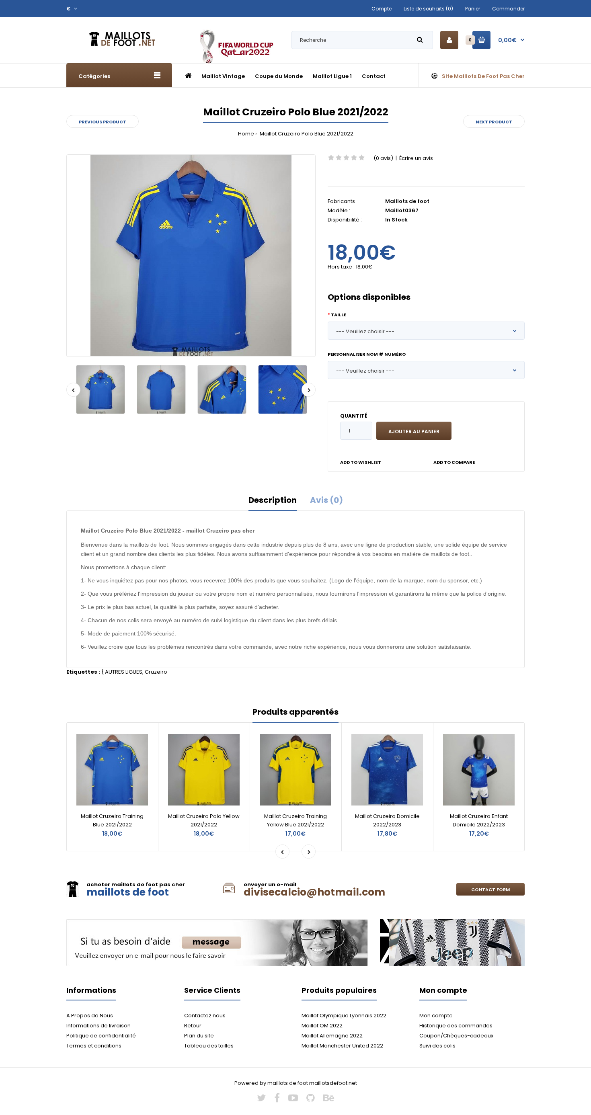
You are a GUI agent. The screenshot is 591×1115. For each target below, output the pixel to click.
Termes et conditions (93, 1045)
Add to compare (454, 462)
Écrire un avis (416, 158)
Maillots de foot (407, 201)
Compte (381, 8)
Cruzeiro (156, 672)
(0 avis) (383, 158)
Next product (494, 122)
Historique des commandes (455, 1025)
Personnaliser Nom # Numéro (367, 354)
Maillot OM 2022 (322, 1025)
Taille (338, 315)
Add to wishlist (360, 462)
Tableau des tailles (209, 1045)
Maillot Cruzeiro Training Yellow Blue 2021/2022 (295, 820)
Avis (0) (326, 500)
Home (246, 133)
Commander (508, 8)
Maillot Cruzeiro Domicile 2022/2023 (387, 820)
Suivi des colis (437, 1045)
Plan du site (199, 1035)
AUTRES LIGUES (123, 672)
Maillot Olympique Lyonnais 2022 (344, 1015)
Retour (192, 1025)
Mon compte (436, 1015)
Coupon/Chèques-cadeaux (456, 1035)
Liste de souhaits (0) (428, 8)
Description (272, 500)
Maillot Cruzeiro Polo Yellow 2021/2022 (204, 820)
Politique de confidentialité (101, 1035)
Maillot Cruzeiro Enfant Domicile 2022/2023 (479, 820)
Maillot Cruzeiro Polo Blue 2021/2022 (306, 133)
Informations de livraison (98, 1025)
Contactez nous (205, 1015)
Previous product (102, 122)
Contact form (490, 889)
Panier (472, 8)
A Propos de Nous (89, 1015)
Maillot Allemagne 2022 (332, 1035)
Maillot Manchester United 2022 (342, 1045)
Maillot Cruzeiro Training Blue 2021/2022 (112, 820)
